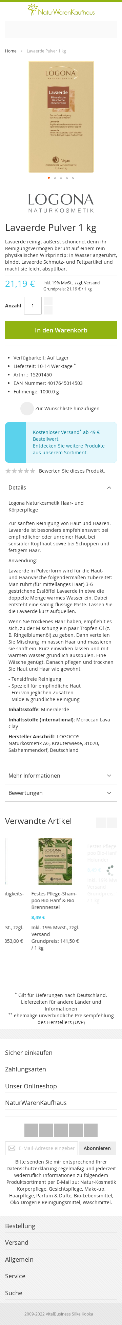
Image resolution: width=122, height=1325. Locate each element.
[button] (49, 178)
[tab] (61, 487)
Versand (92, 282)
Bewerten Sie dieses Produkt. (72, 471)
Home (11, 50)
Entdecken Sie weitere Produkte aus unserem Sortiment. (69, 449)
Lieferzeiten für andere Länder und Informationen (61, 1005)
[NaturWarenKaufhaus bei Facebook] (46, 1128)
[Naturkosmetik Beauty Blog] (91, 1128)
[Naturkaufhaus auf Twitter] (31, 1128)
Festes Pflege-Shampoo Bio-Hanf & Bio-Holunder (31, 900)
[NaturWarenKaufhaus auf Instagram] (76, 1128)
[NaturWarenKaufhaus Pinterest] (61, 1128)
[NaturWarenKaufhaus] (61, 9)
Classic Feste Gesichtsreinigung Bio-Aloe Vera (87, 900)
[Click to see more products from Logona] (61, 203)
